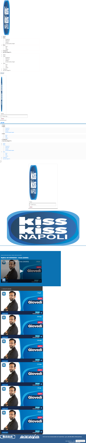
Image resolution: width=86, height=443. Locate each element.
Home (4, 36)
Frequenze (5, 50)
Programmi (7, 39)
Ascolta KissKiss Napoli (10, 43)
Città (6, 47)
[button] (21, 271)
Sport (6, 46)
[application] (21, 271)
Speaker (7, 42)
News (4, 45)
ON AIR (2, 122)
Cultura (6, 49)
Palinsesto (7, 40)
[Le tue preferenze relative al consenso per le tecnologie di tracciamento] (80, 441)
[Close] (43, 208)
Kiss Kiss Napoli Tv (7, 52)
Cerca (2, 113)
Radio (4, 37)
